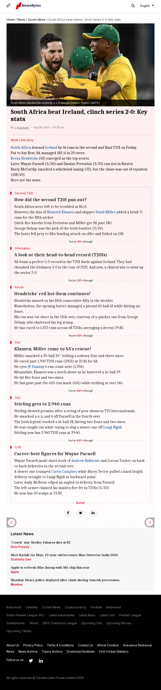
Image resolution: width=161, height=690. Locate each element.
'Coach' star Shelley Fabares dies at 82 (40, 542)
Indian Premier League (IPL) (25, 615)
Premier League (130, 615)
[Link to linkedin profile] (41, 661)
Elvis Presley (20, 547)
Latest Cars (107, 615)
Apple (15, 572)
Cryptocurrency (76, 607)
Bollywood (13, 607)
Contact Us (85, 645)
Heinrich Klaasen (60, 212)
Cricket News (51, 607)
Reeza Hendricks (24, 158)
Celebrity (31, 607)
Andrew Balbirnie (85, 461)
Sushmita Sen (21, 559)
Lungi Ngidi (112, 427)
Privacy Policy (33, 645)
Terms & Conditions (60, 645)
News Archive (28, 651)
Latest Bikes (87, 615)
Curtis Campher (64, 471)
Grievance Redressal (137, 645)
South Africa (21, 147)
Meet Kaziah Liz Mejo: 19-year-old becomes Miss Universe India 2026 (64, 555)
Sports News (36, 19)
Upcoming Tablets (19, 631)
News (21, 19)
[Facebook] (68, 513)
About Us (12, 645)
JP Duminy (36, 367)
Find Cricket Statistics (114, 651)
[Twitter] (80, 513)
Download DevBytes (81, 651)
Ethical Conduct (108, 645)
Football (96, 607)
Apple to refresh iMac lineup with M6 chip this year (50, 567)
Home (10, 19)
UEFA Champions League (59, 623)
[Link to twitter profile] (31, 661)
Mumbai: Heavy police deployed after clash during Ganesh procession (65, 580)
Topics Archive (52, 651)
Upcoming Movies (118, 623)
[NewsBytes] (28, 6)
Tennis (33, 623)
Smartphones (15, 623)
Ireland (51, 147)
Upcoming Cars (91, 623)
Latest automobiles (62, 615)
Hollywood (113, 607)
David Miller (106, 212)
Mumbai (16, 584)
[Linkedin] (93, 513)
